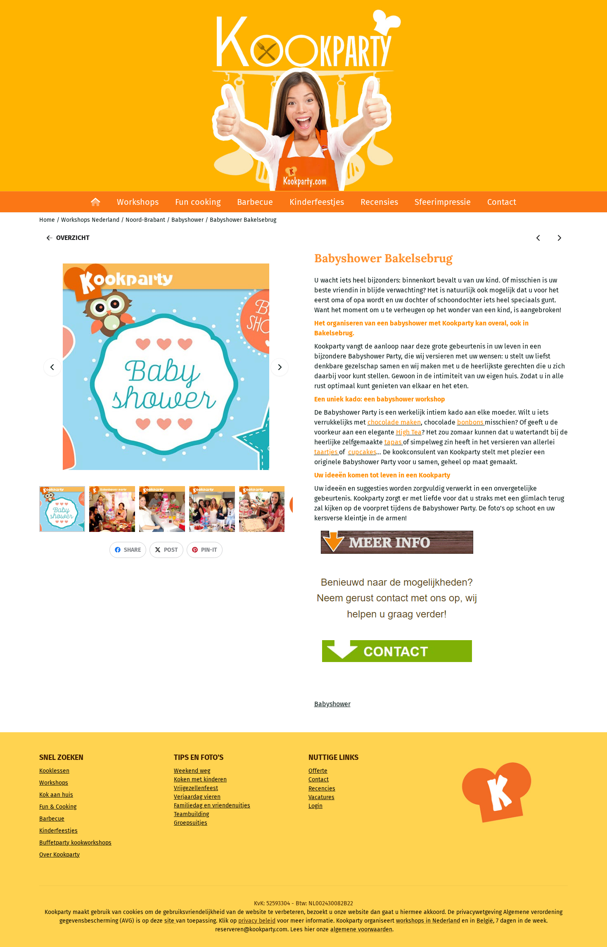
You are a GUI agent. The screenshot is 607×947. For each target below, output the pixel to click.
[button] (279, 367)
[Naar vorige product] (538, 238)
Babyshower (332, 704)
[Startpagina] (96, 202)
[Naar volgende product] (559, 238)
